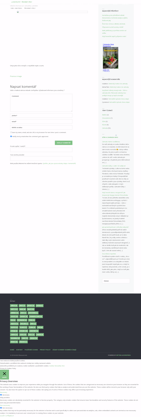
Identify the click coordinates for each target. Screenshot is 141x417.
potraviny (22, 320)
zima (25, 338)
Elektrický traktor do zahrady (118, 84)
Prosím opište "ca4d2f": (18, 146)
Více (63, 366)
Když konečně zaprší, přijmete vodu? (114, 36)
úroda (33, 338)
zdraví (40, 334)
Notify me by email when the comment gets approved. (30, 136)
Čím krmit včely (29, 8)
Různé (104, 125)
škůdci (14, 342)
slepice (14, 327)
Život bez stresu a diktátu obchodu (113, 24)
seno (33, 324)
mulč (31, 309)
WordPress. (127, 355)
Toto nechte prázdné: (17, 155)
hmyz (22, 305)
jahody (31, 305)
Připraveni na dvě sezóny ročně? (112, 27)
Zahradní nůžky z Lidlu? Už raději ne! (114, 166)
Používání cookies (31, 350)
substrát (34, 331)
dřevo (14, 305)
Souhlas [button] (51, 366)
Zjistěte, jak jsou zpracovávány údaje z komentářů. (59, 163)
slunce (23, 327)
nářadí (14, 313)
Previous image (16, 76)
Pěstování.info (17, 3)
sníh (40, 327)
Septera (119, 355)
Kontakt (19, 350)
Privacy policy (45, 350)
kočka (39, 305)
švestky (23, 342)
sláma (32, 327)
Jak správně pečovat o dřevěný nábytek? (115, 227)
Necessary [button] (3, 392)
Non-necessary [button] (5, 405)
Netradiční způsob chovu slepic (119, 99)
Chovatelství (106, 118)
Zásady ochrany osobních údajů (64, 350)
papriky (23, 316)
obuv (23, 313)
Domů (12, 350)
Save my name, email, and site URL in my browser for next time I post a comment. (39, 132)
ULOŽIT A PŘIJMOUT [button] (7, 416)
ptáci (31, 320)
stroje (14, 331)
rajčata (14, 324)
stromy (23, 331)
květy (14, 309)
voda (23, 334)
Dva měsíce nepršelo (109, 254)
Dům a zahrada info (110, 137)
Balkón (104, 115)
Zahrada (105, 128)
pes (13, 320)
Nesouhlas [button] (58, 366)
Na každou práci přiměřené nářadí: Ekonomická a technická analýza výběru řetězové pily (115, 17)
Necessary (5, 395)
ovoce (14, 316)
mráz (22, 309)
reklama (24, 324)
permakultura (36, 316)
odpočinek (33, 313)
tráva (14, 334)
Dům (103, 121)
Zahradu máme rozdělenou (111, 142)
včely (31, 334)
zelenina (15, 338)
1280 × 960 (14, 8)
